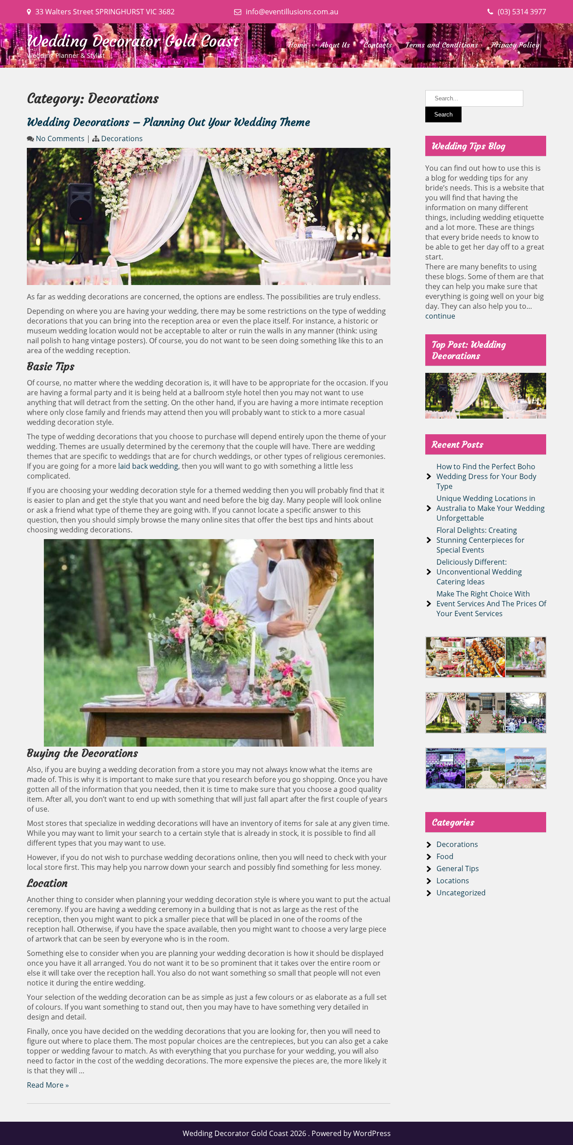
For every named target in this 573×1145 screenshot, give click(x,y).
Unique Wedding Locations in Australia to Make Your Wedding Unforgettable (490, 508)
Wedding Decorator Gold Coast (133, 41)
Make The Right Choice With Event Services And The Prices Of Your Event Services (491, 603)
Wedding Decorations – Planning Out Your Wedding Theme (168, 122)
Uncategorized (461, 893)
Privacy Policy (515, 44)
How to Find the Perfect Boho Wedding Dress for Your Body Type (486, 476)
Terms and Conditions (442, 44)
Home (297, 44)
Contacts (377, 44)
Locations (452, 881)
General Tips (457, 868)
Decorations (122, 138)
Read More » (48, 1085)
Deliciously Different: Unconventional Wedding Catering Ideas (479, 572)
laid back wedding (148, 466)
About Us (335, 44)
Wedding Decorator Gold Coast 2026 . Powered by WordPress (287, 1133)
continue (440, 316)
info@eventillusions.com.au (292, 12)
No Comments (60, 138)
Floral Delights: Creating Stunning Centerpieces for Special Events (480, 540)
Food (444, 856)
